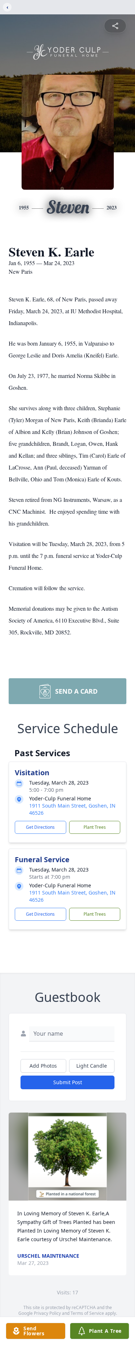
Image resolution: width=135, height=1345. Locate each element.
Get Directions (40, 827)
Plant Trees (95, 827)
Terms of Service (87, 1313)
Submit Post (67, 1082)
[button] (67, 1157)
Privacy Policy (47, 1313)
